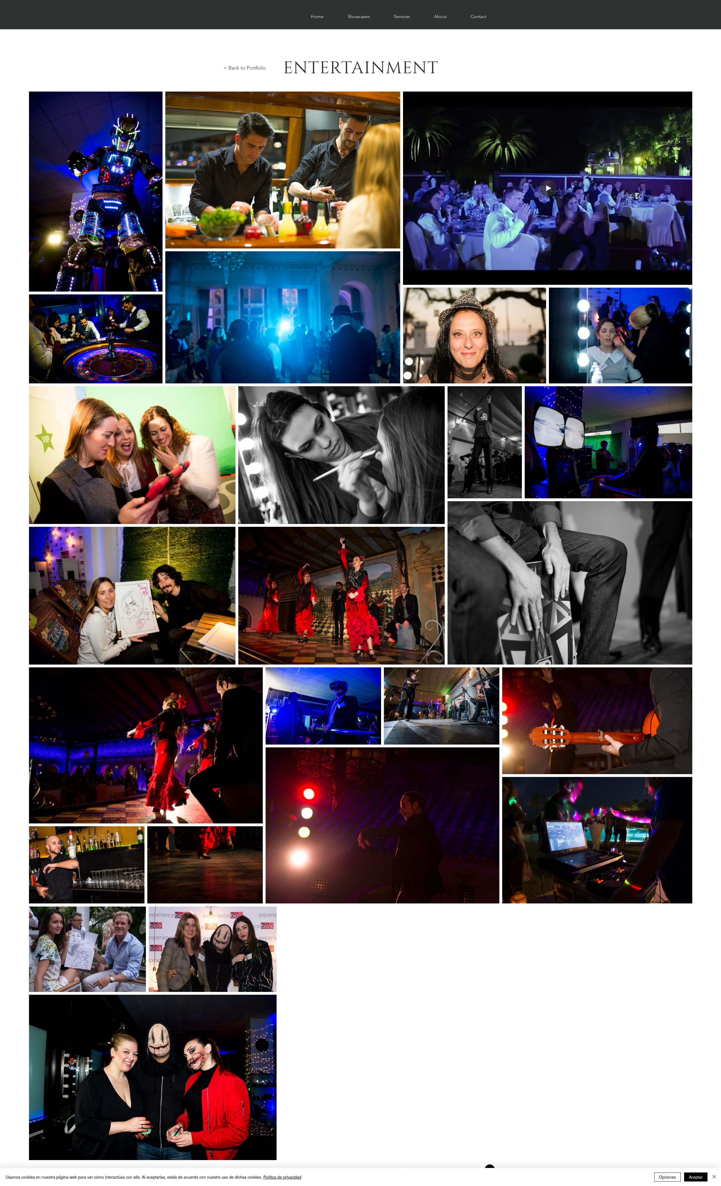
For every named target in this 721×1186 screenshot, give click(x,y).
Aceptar (696, 1177)
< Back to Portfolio (245, 68)
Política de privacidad (282, 1177)
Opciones (667, 1177)
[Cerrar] (714, 1176)
